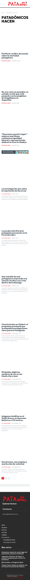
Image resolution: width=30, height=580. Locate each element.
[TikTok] (11, 519)
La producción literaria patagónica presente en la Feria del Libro (14, 233)
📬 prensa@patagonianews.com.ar (10, 514)
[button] (5, 3)
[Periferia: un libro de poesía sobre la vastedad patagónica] (15, 38)
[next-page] (9, 478)
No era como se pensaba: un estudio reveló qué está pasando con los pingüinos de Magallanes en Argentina (15, 96)
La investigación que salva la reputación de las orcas (14, 190)
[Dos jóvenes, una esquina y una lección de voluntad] (15, 446)
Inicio (3, 12)
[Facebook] (3, 519)
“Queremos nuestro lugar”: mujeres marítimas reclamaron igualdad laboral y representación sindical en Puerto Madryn (15, 138)
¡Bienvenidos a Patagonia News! (12, 562)
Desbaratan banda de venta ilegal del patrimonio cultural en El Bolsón (14, 552)
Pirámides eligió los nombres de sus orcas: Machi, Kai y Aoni (12, 374)
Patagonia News (6, 60)
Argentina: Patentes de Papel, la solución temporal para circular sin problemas (13, 558)
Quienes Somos (9, 504)
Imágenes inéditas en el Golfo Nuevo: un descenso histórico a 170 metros (14, 418)
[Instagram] (7, 519)
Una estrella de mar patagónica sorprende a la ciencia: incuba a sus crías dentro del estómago (14, 280)
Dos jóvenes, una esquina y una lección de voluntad (14, 463)
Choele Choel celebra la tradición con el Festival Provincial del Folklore (14, 565)
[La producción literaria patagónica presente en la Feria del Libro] (15, 215)
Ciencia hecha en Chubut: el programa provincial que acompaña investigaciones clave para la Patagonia (15, 327)
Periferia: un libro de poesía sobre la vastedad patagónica (15, 56)
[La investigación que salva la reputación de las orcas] (15, 173)
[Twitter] (16, 519)
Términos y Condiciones (17, 577)
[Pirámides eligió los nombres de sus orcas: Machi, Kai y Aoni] (15, 356)
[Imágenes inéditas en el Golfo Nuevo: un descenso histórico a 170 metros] (15, 401)
